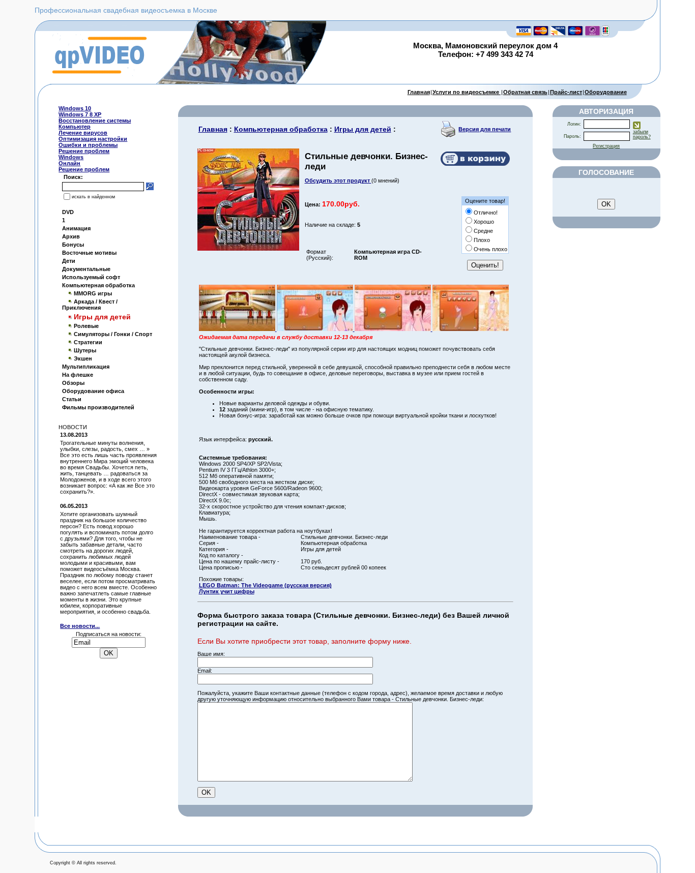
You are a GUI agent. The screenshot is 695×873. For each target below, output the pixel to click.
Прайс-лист (566, 92)
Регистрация (606, 145)
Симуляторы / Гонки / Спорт (113, 334)
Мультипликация (85, 367)
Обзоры (73, 383)
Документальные (86, 269)
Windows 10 (75, 108)
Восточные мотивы (89, 253)
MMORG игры (93, 293)
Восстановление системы (95, 120)
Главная (419, 92)
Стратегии (88, 342)
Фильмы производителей (98, 407)
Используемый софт (91, 277)
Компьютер (75, 127)
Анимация (76, 228)
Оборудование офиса (93, 391)
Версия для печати (484, 129)
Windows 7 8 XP (80, 114)
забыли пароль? (642, 134)
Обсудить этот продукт (338, 180)
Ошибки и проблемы (88, 145)
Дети (68, 261)
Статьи (71, 399)
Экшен (83, 358)
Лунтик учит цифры (226, 591)
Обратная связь (525, 92)
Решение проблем (84, 151)
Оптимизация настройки (93, 139)
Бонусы (73, 245)
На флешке (77, 375)
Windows (71, 157)
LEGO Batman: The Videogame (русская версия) (265, 585)
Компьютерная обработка (98, 285)
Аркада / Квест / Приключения (90, 304)
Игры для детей (362, 129)
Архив (71, 236)
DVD (68, 212)
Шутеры (85, 350)
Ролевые (86, 326)
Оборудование (606, 92)
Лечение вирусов (83, 133)
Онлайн (69, 163)
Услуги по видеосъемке (466, 92)
